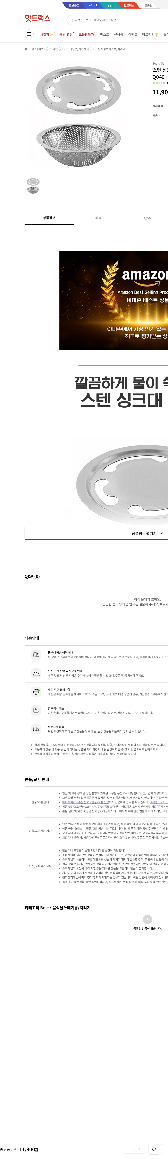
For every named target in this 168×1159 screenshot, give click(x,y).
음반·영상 (66, 34)
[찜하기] (154, 1149)
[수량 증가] (140, 1149)
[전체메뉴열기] (29, 33)
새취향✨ (46, 34)
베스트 (104, 34)
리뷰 (98, 217)
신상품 (118, 34)
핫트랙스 (77, 20)
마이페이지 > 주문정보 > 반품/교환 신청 (85, 802)
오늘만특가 (86, 34)
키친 (55, 49)
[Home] (26, 49)
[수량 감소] (129, 1149)
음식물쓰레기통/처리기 (111, 49)
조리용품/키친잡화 (78, 49)
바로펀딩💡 (150, 34)
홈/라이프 (37, 49)
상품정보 (49, 217)
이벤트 (132, 34)
